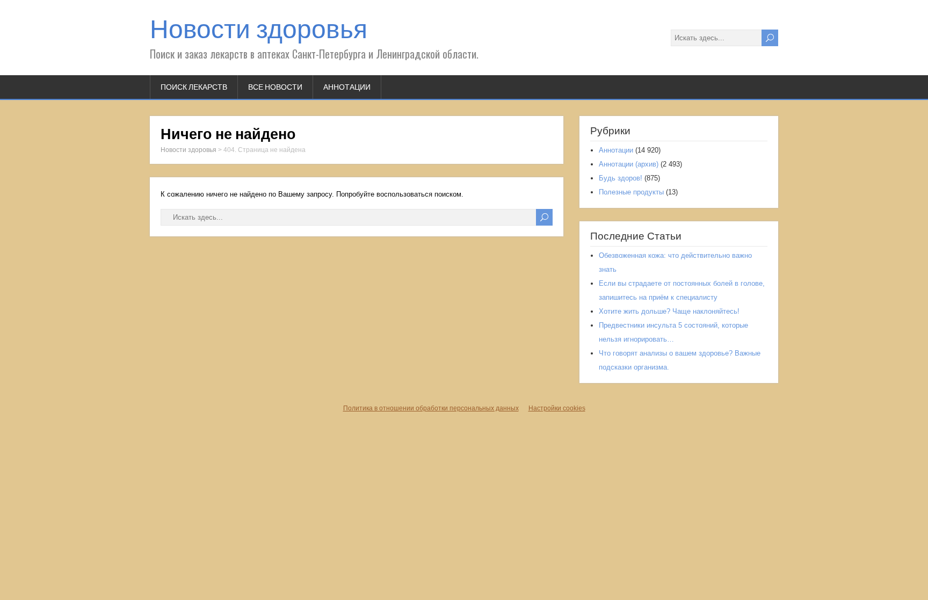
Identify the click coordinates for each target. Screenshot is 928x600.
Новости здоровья (258, 29)
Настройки (579, 559)
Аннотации (347, 87)
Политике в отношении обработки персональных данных (385, 535)
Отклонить (464, 559)
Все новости (275, 87)
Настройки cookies (556, 408)
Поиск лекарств (194, 87)
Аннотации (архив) (628, 164)
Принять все (349, 559)
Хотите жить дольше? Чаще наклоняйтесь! (669, 311)
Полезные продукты (631, 192)
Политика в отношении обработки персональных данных (431, 408)
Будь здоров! (620, 178)
